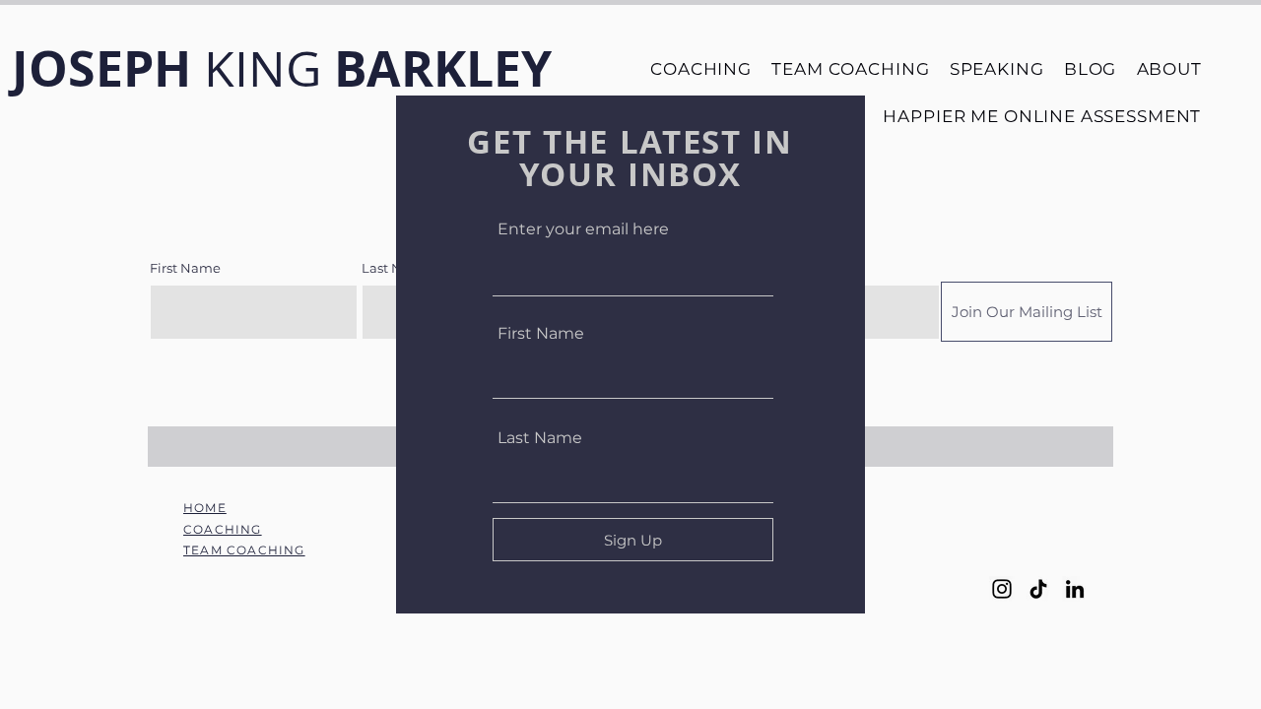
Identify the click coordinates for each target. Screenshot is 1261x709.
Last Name (540, 438)
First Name (541, 334)
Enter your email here (583, 229)
